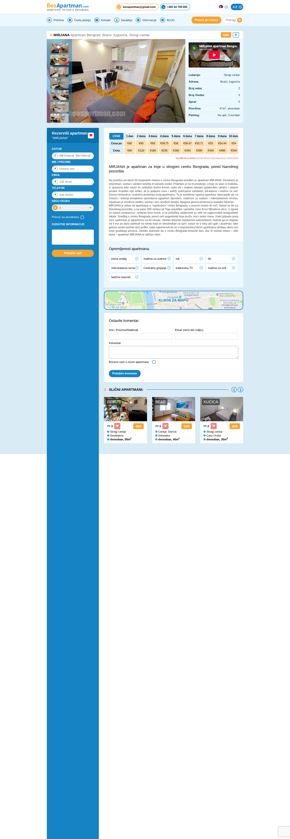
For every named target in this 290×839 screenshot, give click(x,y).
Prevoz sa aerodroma (65, 217)
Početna (59, 20)
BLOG (171, 20)
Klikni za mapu (173, 300)
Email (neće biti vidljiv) (189, 330)
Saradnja (126, 20)
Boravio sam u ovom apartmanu (129, 362)
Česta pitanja (82, 20)
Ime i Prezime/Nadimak (123, 330)
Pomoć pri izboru (206, 20)
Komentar (115, 343)
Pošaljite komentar (124, 373)
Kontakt (106, 20)
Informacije (149, 20)
